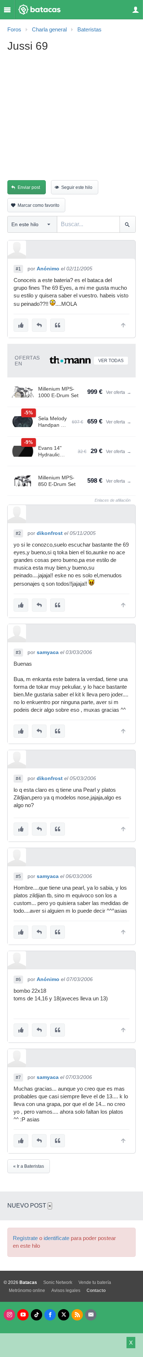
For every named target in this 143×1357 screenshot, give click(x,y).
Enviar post (29, 187)
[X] (63, 1314)
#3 (18, 652)
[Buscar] (127, 224)
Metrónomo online (27, 1290)
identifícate (56, 1238)
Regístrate (25, 1238)
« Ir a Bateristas (28, 1166)
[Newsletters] (90, 1314)
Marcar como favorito (38, 205)
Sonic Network (57, 1282)
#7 (18, 1077)
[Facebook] (50, 1314)
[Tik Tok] (36, 1314)
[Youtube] (23, 1314)
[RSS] (77, 1314)
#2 (18, 533)
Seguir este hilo (76, 187)
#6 (18, 979)
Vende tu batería (94, 1282)
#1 (18, 268)
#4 (18, 778)
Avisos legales (65, 1290)
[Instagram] (9, 1314)
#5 (18, 876)
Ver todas (111, 360)
